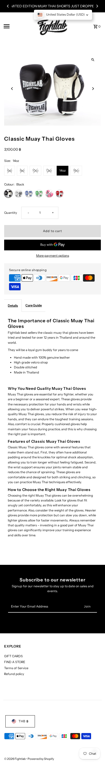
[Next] (97, 6)
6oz (9, 170)
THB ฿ (24, 721)
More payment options (52, 255)
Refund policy (14, 674)
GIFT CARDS (13, 656)
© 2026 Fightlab (15, 759)
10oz (35, 170)
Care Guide (33, 305)
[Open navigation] (17, 26)
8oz (22, 170)
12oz (49, 170)
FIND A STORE (14, 662)
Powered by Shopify (41, 759)
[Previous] (8, 6)
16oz (76, 170)
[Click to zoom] (92, 59)
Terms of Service (16, 668)
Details (13, 305)
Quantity (10, 213)
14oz (62, 170)
